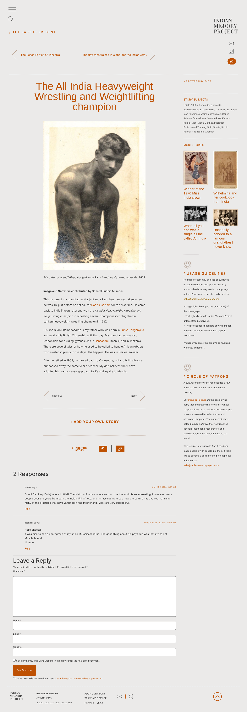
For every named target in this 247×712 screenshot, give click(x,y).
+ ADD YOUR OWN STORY (94, 422)
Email (17, 634)
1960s (194, 105)
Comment (19, 571)
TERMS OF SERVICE (96, 698)
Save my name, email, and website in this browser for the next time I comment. (58, 661)
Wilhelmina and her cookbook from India (225, 197)
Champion (215, 113)
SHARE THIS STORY (80, 449)
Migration (219, 122)
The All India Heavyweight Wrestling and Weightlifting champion (94, 96)
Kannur (226, 118)
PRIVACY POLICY (94, 702)
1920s (187, 105)
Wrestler (209, 131)
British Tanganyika (132, 330)
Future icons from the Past (207, 118)
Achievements (191, 109)
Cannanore (102, 341)
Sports (216, 127)
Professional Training (195, 127)
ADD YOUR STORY (95, 693)
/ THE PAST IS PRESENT (32, 32)
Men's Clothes (205, 122)
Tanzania (199, 131)
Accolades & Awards (210, 105)
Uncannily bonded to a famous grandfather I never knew (223, 238)
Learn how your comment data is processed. (79, 678)
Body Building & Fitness (212, 109)
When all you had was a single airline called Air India (195, 232)
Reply (27, 508)
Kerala (187, 122)
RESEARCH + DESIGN (47, 693)
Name (17, 620)
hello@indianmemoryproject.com (201, 465)
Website (17, 647)
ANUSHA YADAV (44, 698)
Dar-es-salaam (101, 305)
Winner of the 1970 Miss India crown (194, 193)
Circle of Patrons (197, 399)
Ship (209, 127)
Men (194, 122)
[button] (232, 61)
